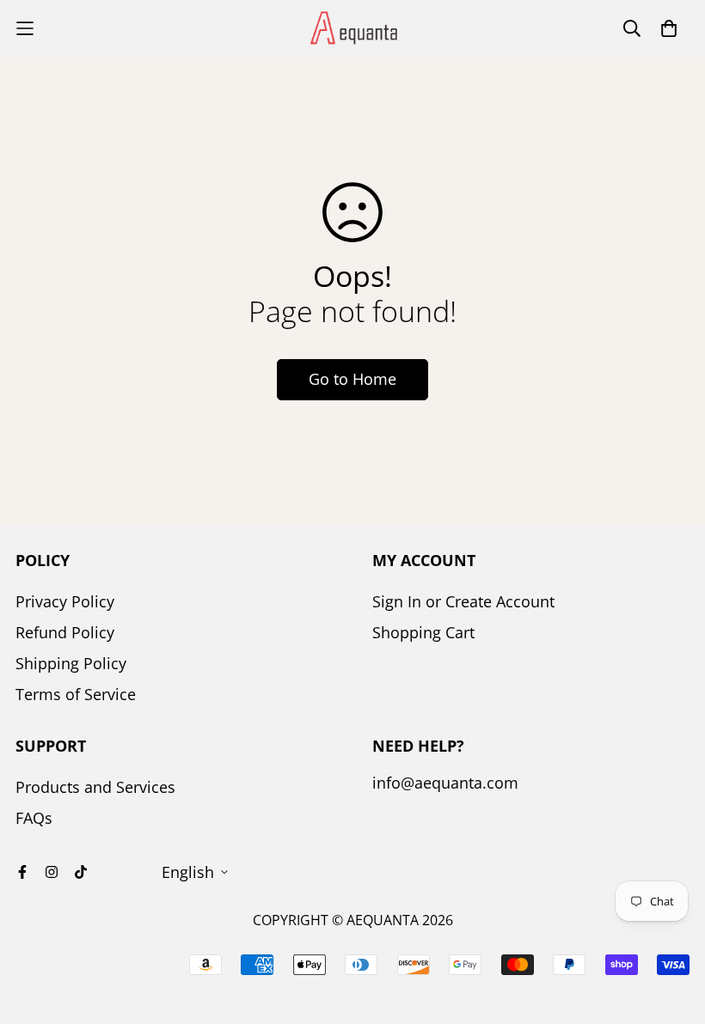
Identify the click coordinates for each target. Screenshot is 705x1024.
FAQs (33, 818)
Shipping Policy (70, 663)
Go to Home (352, 379)
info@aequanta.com (445, 782)
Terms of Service (75, 694)
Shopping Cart (423, 632)
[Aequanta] (352, 29)
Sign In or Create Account (463, 601)
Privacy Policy (64, 601)
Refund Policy (64, 632)
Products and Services (95, 787)
